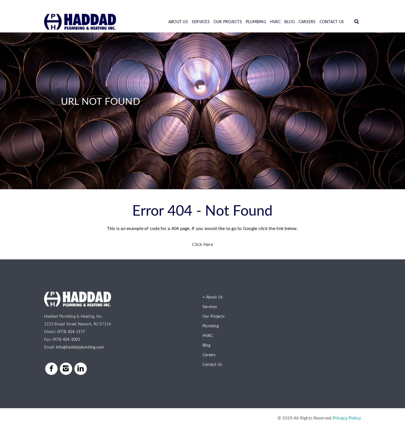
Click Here (202, 244)
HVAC (275, 22)
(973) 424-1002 (66, 340)
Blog (289, 22)
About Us (178, 22)
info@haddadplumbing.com (80, 347)
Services (201, 22)
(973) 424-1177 (71, 332)
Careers (307, 22)
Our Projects (228, 22)
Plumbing (256, 22)
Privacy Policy (347, 418)
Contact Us (332, 22)
